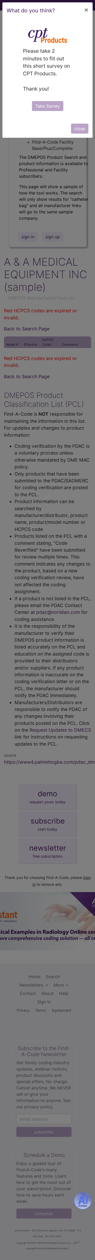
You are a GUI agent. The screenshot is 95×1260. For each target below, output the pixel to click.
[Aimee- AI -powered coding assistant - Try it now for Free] (83, 1201)
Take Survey (47, 106)
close (79, 128)
